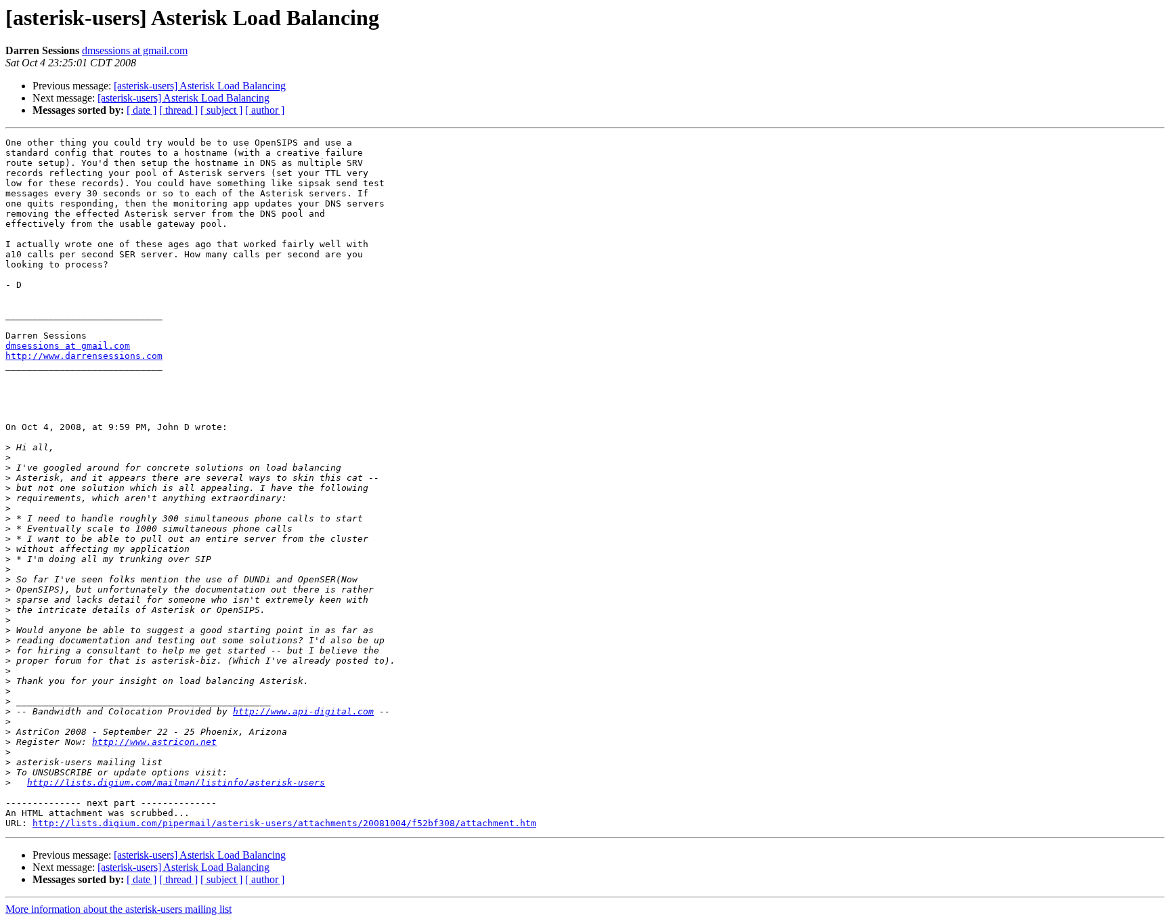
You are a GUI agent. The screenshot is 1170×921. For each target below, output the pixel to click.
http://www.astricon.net (154, 742)
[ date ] (141, 110)
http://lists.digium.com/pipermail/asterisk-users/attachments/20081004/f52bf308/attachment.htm (284, 823)
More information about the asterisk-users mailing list (118, 909)
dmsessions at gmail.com (135, 50)
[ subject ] (221, 110)
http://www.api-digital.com (303, 711)
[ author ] (264, 110)
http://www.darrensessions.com (83, 356)
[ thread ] (178, 110)
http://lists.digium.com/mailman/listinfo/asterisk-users (176, 782)
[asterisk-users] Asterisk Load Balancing (200, 85)
